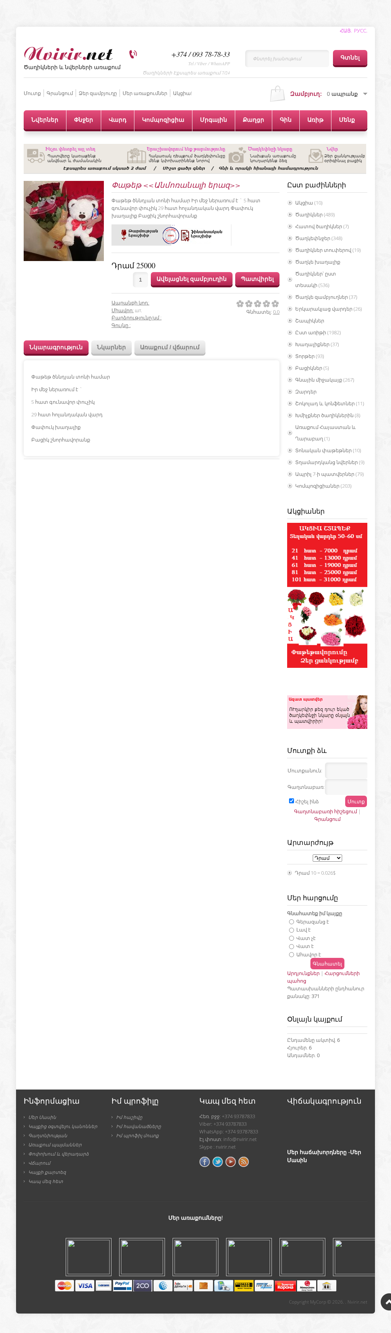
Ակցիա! (182, 93)
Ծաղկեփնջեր (319, 238)
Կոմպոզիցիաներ (323, 485)
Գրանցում (60, 93)
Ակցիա (309, 202)
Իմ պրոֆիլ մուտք (137, 1135)
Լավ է (303, 929)
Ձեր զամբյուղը (98, 93)
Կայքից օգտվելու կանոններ (62, 1126)
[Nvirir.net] (68, 52)
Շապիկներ (309, 320)
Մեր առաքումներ (145, 93)
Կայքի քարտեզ (47, 1172)
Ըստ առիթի (318, 332)
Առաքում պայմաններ (55, 1144)
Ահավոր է (308, 954)
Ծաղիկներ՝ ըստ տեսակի (315, 279)
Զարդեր (306, 391)
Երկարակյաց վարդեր (328, 308)
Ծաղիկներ (315, 214)
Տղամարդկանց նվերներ (330, 462)
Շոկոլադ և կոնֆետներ (329, 403)
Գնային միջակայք (324, 379)
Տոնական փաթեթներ (328, 450)
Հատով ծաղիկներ (322, 226)
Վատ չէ (306, 937)
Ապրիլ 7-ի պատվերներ (329, 474)
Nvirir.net (357, 1302)
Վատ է (305, 946)
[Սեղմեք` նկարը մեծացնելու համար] (64, 221)
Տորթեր (309, 356)
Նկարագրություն (56, 347)
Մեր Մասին (42, 1117)
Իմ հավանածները (138, 1126)
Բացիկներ (312, 367)
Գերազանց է (312, 921)
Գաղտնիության (47, 1135)
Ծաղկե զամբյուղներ (326, 296)
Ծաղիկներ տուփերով (328, 250)
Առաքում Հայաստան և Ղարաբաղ (325, 433)
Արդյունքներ (303, 973)
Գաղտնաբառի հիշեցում (325, 811)
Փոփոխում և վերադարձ (58, 1154)
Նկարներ (111, 347)
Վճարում (39, 1163)
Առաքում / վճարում (170, 347)
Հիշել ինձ (307, 801)
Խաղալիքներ (317, 344)
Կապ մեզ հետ (45, 1181)
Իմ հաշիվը (129, 1117)
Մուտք (32, 93)
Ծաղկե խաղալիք (317, 261)
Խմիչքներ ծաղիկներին (327, 415)
